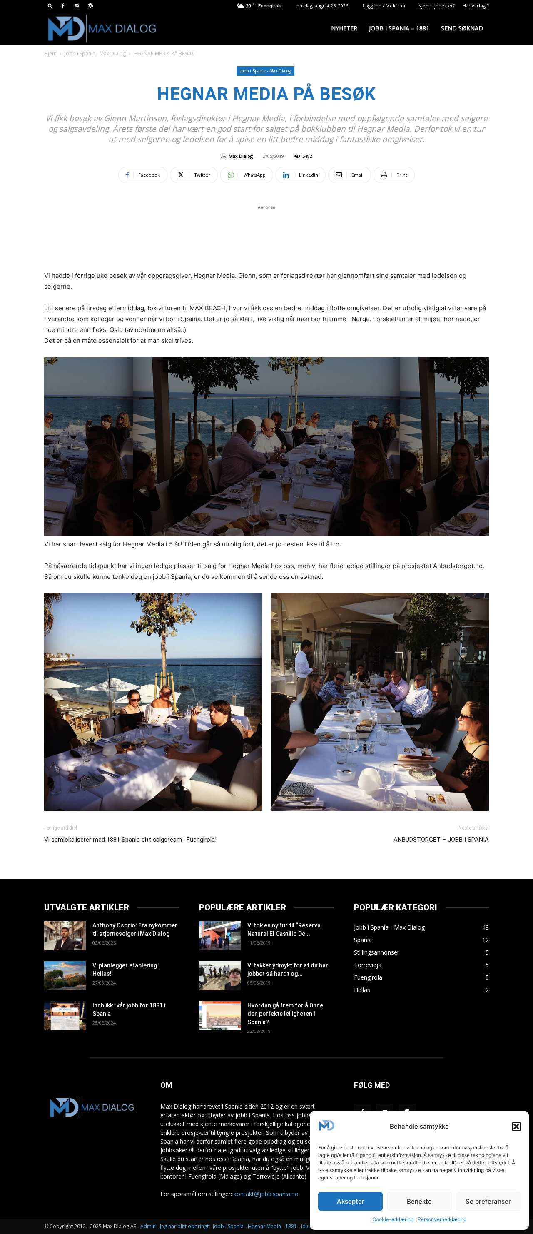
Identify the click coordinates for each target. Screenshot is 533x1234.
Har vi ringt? (476, 5)
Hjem (50, 53)
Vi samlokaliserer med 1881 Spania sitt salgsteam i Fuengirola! (130, 839)
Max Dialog (241, 156)
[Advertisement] (266, 237)
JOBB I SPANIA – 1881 (399, 28)
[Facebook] (63, 6)
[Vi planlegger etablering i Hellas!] (65, 975)
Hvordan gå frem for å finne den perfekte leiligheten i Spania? (285, 1013)
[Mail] (76, 6)
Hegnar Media (264, 1226)
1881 (291, 1226)
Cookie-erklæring (392, 1219)
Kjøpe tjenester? (436, 5)
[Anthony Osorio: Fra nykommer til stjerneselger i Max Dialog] (65, 935)
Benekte (419, 1201)
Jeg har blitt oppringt (184, 1226)
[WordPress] (90, 6)
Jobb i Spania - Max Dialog (95, 53)
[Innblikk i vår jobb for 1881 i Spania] (65, 1015)
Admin (148, 1226)
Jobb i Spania (228, 1226)
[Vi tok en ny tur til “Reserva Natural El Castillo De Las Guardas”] (220, 935)
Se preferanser (488, 1201)
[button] (516, 1126)
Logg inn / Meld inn (384, 5)
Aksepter (350, 1201)
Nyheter (344, 28)
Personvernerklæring (442, 1219)
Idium (307, 1226)
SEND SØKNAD (462, 28)
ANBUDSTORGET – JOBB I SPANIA (441, 839)
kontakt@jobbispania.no (266, 1194)
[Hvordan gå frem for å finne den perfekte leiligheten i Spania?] (220, 1015)
